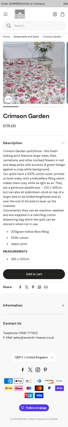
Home (6, 36)
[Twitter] (26, 287)
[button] (34, 25)
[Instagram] (38, 369)
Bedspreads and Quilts (26, 36)
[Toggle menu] (5, 14)
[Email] (46, 287)
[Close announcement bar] (64, 3)
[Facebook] (20, 287)
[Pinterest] (33, 287)
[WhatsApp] (39, 287)
